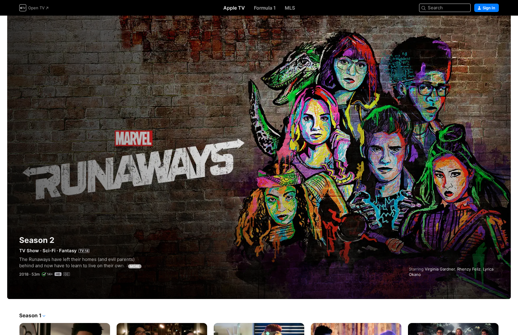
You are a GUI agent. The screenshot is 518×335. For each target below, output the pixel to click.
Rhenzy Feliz (469, 269)
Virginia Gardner (440, 269)
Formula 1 (265, 8)
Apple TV (234, 8)
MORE (135, 266)
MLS (290, 8)
